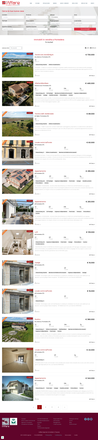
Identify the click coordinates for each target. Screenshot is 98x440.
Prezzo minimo (30, 20)
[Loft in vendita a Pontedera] (17, 242)
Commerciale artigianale (43, 428)
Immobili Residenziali (42, 418)
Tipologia (4, 20)
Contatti (92, 3)
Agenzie (29, 435)
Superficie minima (7, 26)
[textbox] (2, 23)
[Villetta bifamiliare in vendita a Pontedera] (17, 93)
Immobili (55, 3)
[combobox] (13, 17)
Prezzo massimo (54, 20)
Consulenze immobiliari (27, 424)
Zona (75, 15)
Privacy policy (48, 435)
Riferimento (53, 26)
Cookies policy (58, 435)
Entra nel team (84, 3)
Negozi (39, 426)
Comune (52, 15)
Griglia (94, 48)
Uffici (38, 424)
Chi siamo (37, 3)
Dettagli (91, 75)
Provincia (28, 15)
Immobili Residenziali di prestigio (43, 421)
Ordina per (5, 48)
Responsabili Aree (57, 418)
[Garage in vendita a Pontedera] (17, 272)
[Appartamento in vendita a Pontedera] (17, 181)
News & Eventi (75, 3)
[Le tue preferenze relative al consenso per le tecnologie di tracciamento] (2, 437)
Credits (76, 435)
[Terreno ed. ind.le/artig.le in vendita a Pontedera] (17, 64)
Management (56, 422)
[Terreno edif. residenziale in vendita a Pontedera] (17, 124)
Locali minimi (77, 20)
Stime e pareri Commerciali (28, 420)
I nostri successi (57, 424)
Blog (70, 422)
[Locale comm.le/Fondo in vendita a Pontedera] (17, 152)
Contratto (4, 15)
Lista (87, 48)
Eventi (71, 420)
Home (31, 3)
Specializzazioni (46, 3)
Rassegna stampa (73, 418)
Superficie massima (31, 26)
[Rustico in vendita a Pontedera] (17, 329)
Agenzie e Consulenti (64, 3)
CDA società (56, 420)
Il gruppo (23, 418)
